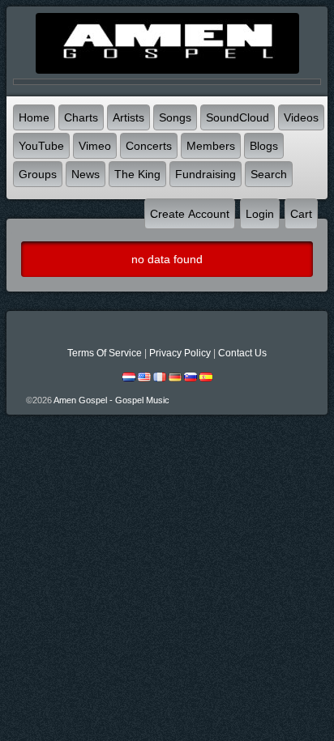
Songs (175, 117)
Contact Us (242, 353)
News (85, 174)
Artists (128, 117)
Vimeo (95, 145)
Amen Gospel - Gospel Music (111, 400)
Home (34, 117)
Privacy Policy (180, 353)
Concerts (149, 145)
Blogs (264, 145)
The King (137, 174)
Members (210, 145)
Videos (301, 117)
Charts (81, 117)
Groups (38, 174)
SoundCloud (237, 117)
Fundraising (205, 174)
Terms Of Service (104, 353)
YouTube (41, 145)
